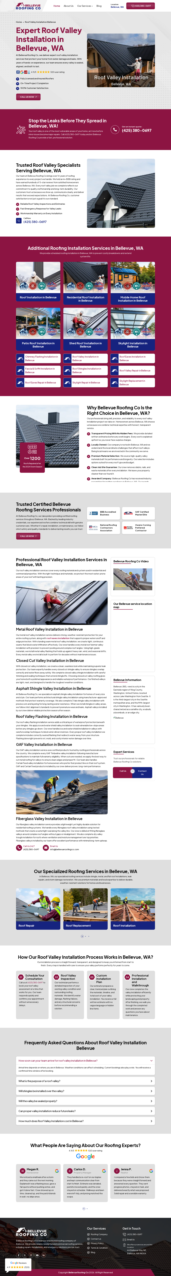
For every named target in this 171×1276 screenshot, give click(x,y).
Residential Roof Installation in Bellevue (85, 298)
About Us (68, 5)
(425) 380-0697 (72, 134)
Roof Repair (26, 925)
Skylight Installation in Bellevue (132, 344)
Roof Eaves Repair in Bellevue (40, 382)
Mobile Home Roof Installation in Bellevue (133, 298)
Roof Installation (124, 925)
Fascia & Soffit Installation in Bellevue (40, 370)
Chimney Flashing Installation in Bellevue (41, 358)
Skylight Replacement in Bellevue (132, 382)
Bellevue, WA (117, 7)
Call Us (123, 771)
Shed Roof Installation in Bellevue (85, 344)
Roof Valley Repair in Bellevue (135, 370)
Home (57, 5)
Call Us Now (27, 536)
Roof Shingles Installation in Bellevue (86, 370)
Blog (99, 5)
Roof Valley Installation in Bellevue (85, 358)
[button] (82, 936)
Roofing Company (99, 1234)
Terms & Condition (99, 1247)
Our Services (84, 5)
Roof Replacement (78, 925)
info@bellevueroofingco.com (64, 849)
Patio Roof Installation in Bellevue (38, 344)
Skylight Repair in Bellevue (86, 382)
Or (132, 771)
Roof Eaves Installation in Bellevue (133, 358)
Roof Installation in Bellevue (38, 297)
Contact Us (142, 772)
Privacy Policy (97, 1243)
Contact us (96, 1238)
